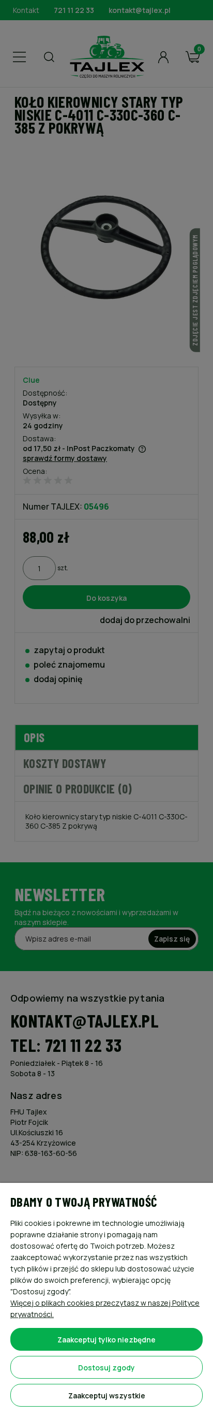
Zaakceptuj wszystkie (106, 1395)
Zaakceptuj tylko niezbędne (106, 1339)
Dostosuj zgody (106, 1367)
